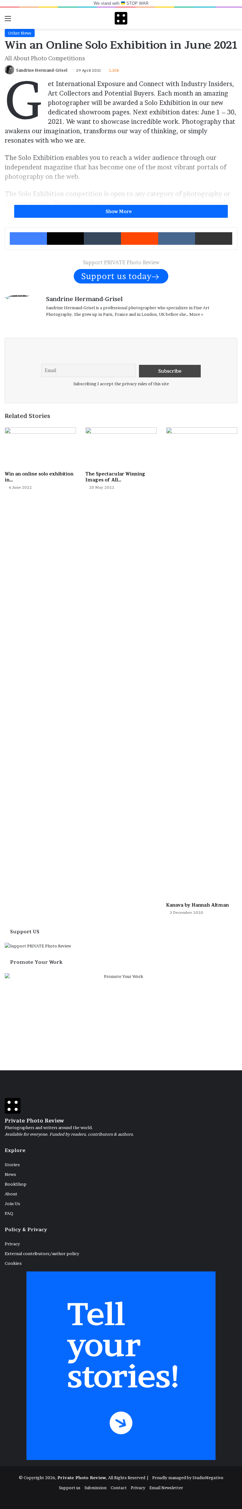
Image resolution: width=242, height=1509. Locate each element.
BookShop (15, 1184)
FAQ (9, 1213)
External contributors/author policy (42, 1253)
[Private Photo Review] (121, 18)
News (10, 1174)
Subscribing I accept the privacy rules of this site (121, 383)
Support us (69, 1487)
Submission (95, 1487)
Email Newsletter (166, 1487)
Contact (119, 1487)
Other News (19, 33)
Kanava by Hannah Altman (197, 905)
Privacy (12, 1243)
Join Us (12, 1203)
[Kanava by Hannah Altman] (201, 663)
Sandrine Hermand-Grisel (41, 70)
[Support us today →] (121, 275)
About (11, 1193)
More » (196, 314)
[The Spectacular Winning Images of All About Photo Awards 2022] (121, 447)
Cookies (13, 1263)
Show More (119, 211)
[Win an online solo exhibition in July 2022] (40, 447)
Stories (12, 1164)
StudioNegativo (208, 1477)
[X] (65, 324)
